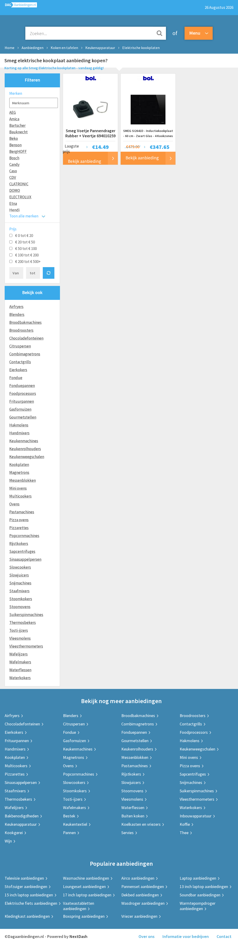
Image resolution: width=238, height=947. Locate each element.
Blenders (16, 314)
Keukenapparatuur (100, 47)
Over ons (147, 936)
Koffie (185, 824)
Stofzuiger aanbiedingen (26, 886)
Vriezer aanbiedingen (139, 916)
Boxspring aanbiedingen (84, 916)
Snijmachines (20, 583)
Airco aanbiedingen (137, 878)
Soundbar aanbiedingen (200, 895)
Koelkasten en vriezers (141, 824)
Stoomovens (19, 606)
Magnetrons (19, 472)
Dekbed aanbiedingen (140, 895)
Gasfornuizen (20, 409)
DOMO (14, 190)
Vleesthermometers (26, 646)
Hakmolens (18, 425)
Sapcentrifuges (22, 551)
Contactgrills (20, 361)
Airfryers (16, 306)
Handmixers (19, 433)
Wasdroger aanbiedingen (143, 903)
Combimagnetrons (24, 354)
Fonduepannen (22, 385)
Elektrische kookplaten (141, 47)
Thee (184, 832)
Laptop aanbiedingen (198, 878)
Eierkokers (18, 369)
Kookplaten (19, 464)
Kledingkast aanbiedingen (27, 916)
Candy (14, 164)
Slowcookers (20, 567)
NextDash (78, 936)
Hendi (14, 210)
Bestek (69, 816)
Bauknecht (18, 131)
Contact (224, 936)
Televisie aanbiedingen (24, 878)
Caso (13, 171)
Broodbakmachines (25, 322)
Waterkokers (20, 677)
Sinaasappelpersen (25, 559)
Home (9, 47)
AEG (12, 112)
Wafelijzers (18, 654)
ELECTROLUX (20, 197)
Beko (13, 138)
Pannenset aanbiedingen (142, 886)
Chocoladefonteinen (26, 338)
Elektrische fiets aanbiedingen (31, 903)
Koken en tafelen (64, 47)
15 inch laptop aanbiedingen (29, 895)
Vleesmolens (20, 638)
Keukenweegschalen (26, 456)
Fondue (15, 377)
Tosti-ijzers (18, 630)
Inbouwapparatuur (196, 816)
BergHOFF (18, 151)
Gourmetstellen (22, 417)
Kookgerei (14, 832)
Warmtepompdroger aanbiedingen (197, 906)
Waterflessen (20, 669)
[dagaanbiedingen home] (18, 6)
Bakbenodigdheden (22, 816)
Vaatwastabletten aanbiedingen (78, 906)
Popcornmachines (24, 535)
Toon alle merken (23, 216)
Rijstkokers (18, 543)
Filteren (32, 80)
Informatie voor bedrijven (185, 936)
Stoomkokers (20, 598)
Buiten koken (132, 816)
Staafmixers (19, 590)
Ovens (14, 504)
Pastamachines (21, 511)
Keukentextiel (75, 824)
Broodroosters (21, 330)
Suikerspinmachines (26, 614)
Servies (127, 832)
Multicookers (20, 496)
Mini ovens (18, 488)
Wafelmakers (20, 662)
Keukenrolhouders (25, 448)
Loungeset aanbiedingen (84, 886)
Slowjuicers (19, 575)
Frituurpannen (21, 401)
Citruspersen (20, 346)
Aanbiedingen (32, 47)
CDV (12, 177)
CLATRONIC (18, 184)
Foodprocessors (22, 393)
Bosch (14, 158)
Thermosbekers (22, 622)
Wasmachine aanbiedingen (86, 878)
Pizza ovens (19, 519)
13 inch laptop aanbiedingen (204, 886)
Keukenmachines (23, 440)
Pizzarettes (19, 527)
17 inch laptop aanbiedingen (87, 895)
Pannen (69, 832)
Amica (14, 118)
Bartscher (17, 125)
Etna (13, 203)
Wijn (8, 841)
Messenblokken (22, 480)
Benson (15, 144)
